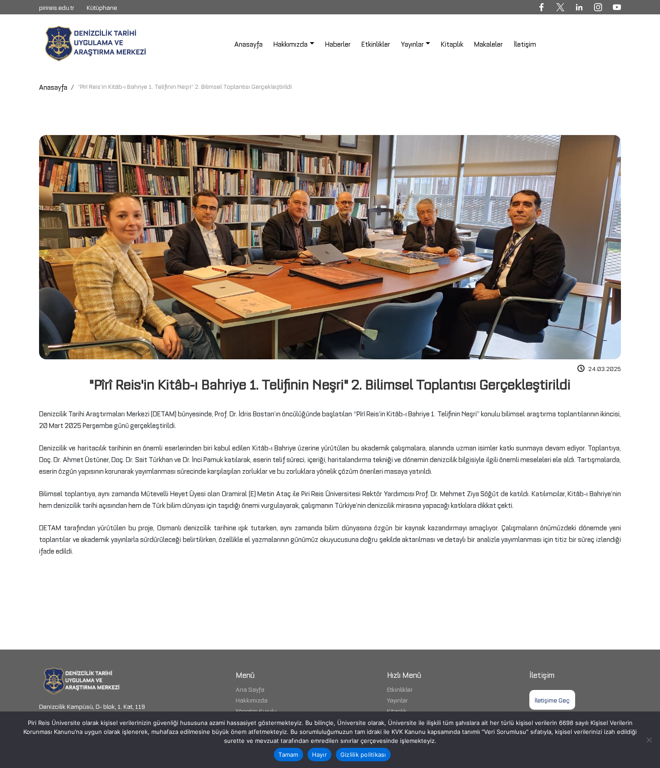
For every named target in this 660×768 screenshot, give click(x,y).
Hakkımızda (252, 699)
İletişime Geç (552, 699)
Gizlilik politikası (363, 754)
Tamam (288, 754)
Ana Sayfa (250, 689)
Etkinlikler (400, 689)
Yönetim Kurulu (256, 710)
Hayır (319, 754)
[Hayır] (648, 739)
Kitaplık (397, 710)
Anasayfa (53, 87)
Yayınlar (397, 699)
